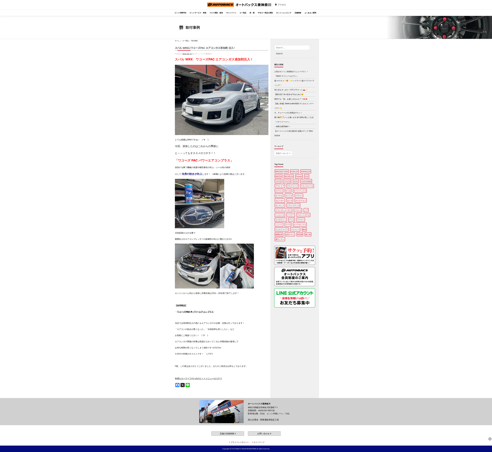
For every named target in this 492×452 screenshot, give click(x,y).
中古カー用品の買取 (265, 13)
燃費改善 (279, 234)
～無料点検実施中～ (282, 126)
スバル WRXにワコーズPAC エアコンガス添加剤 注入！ (205, 48)
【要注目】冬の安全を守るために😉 (288, 94)
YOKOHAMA (306, 181)
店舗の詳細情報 (227, 433)
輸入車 (308, 234)
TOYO (277, 181)
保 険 (252, 13)
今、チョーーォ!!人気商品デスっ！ (288, 113)
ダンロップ (279, 205)
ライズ (288, 224)
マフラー (300, 220)
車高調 (300, 234)
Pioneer (299, 176)
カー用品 (243, 13)
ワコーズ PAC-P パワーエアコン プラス (195, 311)
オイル (288, 191)
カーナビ (279, 196)
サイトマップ (259, 442)
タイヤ (290, 200)
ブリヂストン (280, 220)
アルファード (292, 186)
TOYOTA (287, 181)
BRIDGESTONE (281, 171)
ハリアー (290, 215)
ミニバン (279, 224)
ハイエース (279, 215)
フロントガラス (303, 215)
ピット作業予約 (180, 13)
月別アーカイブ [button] (282, 153)
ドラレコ (297, 210)
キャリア (289, 196)
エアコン (279, 191)
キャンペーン (231, 13)
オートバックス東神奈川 (239, 7)
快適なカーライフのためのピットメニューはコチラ (198, 378)
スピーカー (279, 200)
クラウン (299, 196)
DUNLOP (294, 171)
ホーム (177, 41)
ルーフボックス (300, 224)
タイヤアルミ (300, 200)
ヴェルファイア (281, 229)
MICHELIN (288, 176)
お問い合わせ (263, 433)
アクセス (282, 4)
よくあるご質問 (310, 13)
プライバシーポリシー (240, 442)
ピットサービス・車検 (198, 13)
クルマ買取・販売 (216, 13)
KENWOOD (305, 171)
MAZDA (278, 176)
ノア (306, 210)
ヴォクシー (295, 229)
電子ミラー (279, 239)
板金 (304, 229)
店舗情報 (298, 13)
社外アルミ (289, 234)
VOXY (295, 181)
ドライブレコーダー (283, 210)
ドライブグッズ (293, 205)
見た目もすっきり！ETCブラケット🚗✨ (290, 90)
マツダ (291, 220)
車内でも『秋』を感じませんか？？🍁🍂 (290, 99)
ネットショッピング (283, 13)
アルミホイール (307, 186)
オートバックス (300, 191)
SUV (307, 176)
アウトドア (279, 186)
